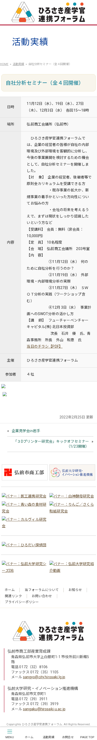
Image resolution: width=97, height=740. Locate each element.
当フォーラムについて (41, 590)
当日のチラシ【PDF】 (45, 346)
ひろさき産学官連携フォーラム (50, 13)
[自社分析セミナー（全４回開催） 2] (5, 395)
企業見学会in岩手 (26, 431)
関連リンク (13, 596)
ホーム (10, 590)
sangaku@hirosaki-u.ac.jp (44, 709)
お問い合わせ (42, 596)
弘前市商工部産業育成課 (29, 651)
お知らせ (75, 590)
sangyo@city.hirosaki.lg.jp (44, 677)
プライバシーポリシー (22, 602)
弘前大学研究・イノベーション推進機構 (43, 688)
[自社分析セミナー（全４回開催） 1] (3, 387)
